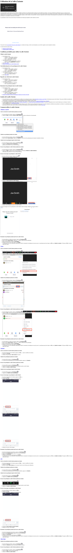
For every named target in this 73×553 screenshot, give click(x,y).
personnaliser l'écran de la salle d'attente (13, 44)
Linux (1, 246)
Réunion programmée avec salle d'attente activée (11, 63)
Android (2, 348)
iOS (1, 458)
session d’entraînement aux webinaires (42, 101)
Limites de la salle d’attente (7, 48)
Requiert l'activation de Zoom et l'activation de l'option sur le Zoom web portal (16, 94)
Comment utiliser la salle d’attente (8, 49)
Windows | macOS (4, 109)
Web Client (7, 74)
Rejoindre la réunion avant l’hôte (40, 99)
